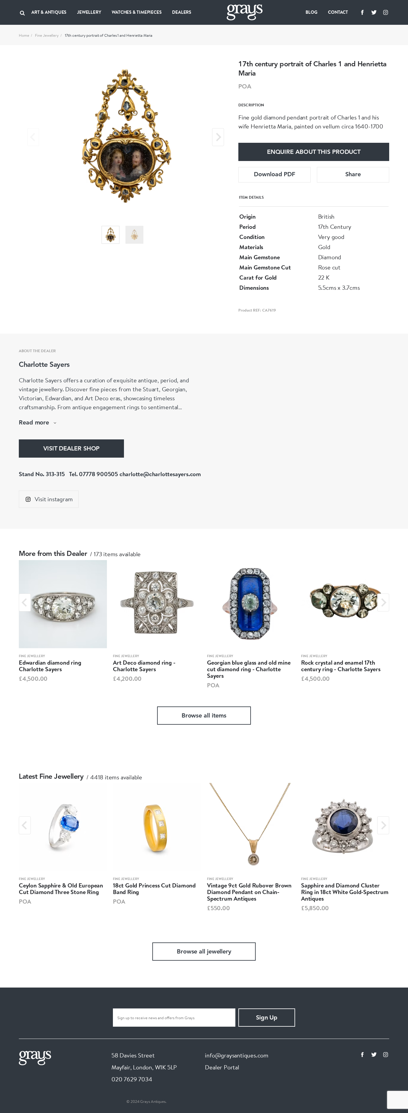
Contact (338, 12)
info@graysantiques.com (237, 1055)
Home (24, 35)
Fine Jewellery (47, 35)
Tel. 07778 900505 (93, 474)
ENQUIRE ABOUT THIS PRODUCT (314, 152)
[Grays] (35, 1057)
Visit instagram (54, 499)
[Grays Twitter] (374, 12)
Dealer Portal (222, 1067)
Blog (311, 12)
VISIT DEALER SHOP (71, 449)
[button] (110, 235)
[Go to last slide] (25, 602)
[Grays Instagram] (385, 12)
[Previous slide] (33, 137)
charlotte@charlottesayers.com (160, 474)
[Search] (22, 12)
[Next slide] (218, 137)
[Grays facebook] (362, 12)
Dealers (181, 12)
